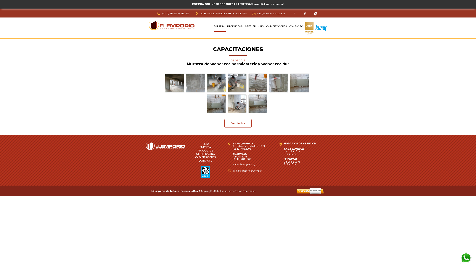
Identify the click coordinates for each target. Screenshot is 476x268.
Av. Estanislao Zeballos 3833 (215, 13)
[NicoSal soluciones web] (310, 194)
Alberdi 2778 (240, 13)
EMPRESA (219, 26)
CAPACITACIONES (276, 26)
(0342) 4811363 (242, 159)
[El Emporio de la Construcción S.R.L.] (171, 29)
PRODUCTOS (234, 26)
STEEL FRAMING (254, 26)
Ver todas (238, 123)
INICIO (205, 144)
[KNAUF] (320, 33)
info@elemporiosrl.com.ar (271, 13)
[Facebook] (305, 14)
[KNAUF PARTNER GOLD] (309, 33)
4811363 (184, 13)
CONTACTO (296, 26)
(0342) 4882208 (170, 13)
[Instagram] (315, 14)
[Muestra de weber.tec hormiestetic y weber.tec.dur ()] (174, 83)
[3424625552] (466, 263)
